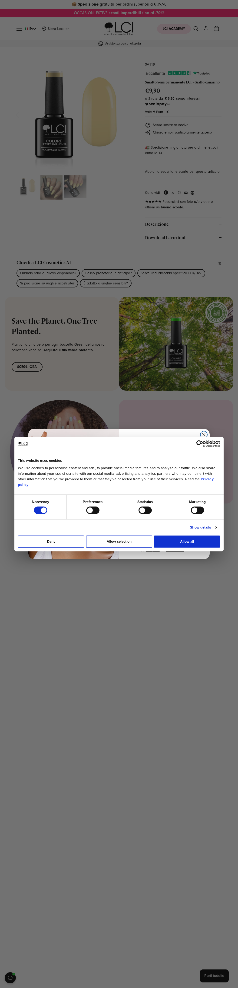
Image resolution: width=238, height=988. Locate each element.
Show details (200, 527)
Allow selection (119, 541)
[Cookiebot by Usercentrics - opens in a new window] (199, 443)
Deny (51, 541)
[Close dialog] (203, 434)
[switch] (92, 510)
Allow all (187, 541)
